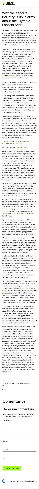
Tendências (26, 383)
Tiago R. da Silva (30, 481)
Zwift (16, 89)
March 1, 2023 (22, 147)
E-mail (5, 450)
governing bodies (14, 75)
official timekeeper (18, 213)
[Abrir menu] (36, 3)
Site (4, 458)
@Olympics (25, 141)
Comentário (7, 420)
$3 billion (31, 234)
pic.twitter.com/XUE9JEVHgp (12, 144)
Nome (5, 441)
